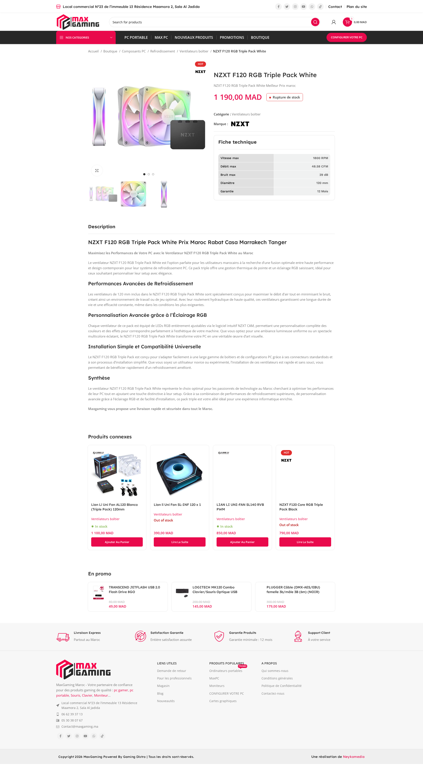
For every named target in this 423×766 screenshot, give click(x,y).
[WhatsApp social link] (312, 6)
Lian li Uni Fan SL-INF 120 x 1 (177, 505)
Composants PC (134, 51)
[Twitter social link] (287, 6)
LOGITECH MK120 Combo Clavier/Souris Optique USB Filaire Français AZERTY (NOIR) (218, 592)
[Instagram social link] (295, 6)
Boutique (110, 51)
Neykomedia (354, 757)
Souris (75, 695)
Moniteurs (216, 686)
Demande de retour (171, 671)
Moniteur (101, 695)
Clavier (87, 695)
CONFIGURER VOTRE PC (346, 37)
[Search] (315, 22)
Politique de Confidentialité (282, 686)
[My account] (334, 22)
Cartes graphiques (223, 701)
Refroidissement (163, 51)
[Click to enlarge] (96, 170)
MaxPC (214, 678)
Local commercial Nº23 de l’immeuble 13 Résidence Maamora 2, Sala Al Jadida (131, 6)
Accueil (94, 51)
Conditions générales (277, 678)
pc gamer (121, 690)
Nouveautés (166, 701)
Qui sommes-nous (275, 671)
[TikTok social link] (320, 6)
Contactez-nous (273, 693)
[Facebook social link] (278, 6)
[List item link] (96, 705)
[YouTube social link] (303, 6)
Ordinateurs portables (227, 670)
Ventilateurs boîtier (194, 51)
